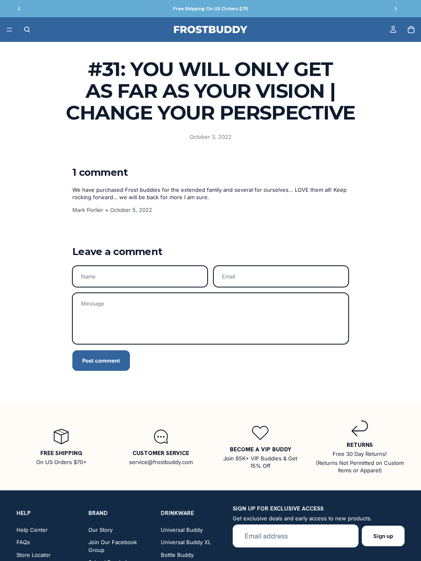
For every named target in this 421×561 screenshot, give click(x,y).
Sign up (383, 536)
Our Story (100, 530)
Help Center (32, 530)
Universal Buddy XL (186, 542)
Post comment (101, 360)
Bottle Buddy (177, 555)
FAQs (23, 542)
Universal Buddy (182, 530)
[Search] (27, 30)
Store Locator (33, 555)
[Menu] (9, 29)
